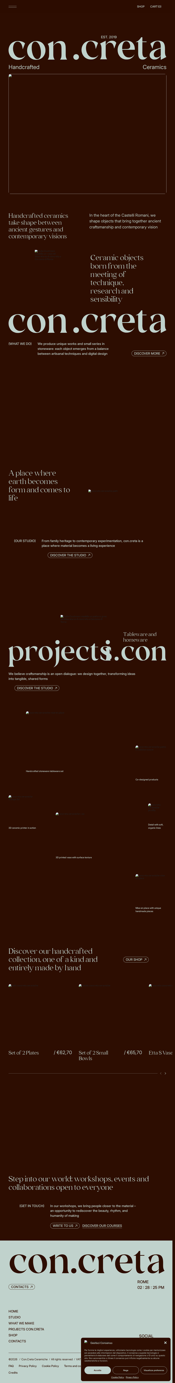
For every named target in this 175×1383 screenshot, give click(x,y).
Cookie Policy (117, 1377)
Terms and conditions (77, 1358)
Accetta (97, 1370)
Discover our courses (99, 1217)
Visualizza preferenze (154, 1370)
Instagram (144, 1334)
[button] (165, 1343)
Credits (13, 1364)
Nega (125, 1370)
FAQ (11, 1358)
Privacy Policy (132, 1377)
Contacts (17, 1333)
